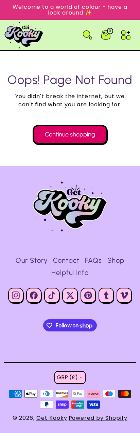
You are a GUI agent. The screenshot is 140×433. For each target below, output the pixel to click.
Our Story (32, 260)
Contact (66, 260)
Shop (115, 260)
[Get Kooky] (70, 206)
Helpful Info (70, 272)
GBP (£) (67, 377)
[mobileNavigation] (126, 35)
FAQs (93, 260)
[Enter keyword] (87, 35)
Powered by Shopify (98, 418)
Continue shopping (70, 134)
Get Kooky (51, 418)
